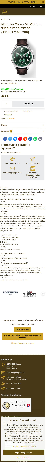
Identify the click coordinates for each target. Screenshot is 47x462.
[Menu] (42, 12)
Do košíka (28, 104)
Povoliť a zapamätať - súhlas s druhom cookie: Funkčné (22, 336)
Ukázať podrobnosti (23, 458)
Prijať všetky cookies (23, 453)
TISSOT (11, 118)
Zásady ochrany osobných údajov (23, 446)
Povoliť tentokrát (22, 330)
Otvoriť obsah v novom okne (23, 343)
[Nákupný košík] (37, 12)
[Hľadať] (31, 12)
